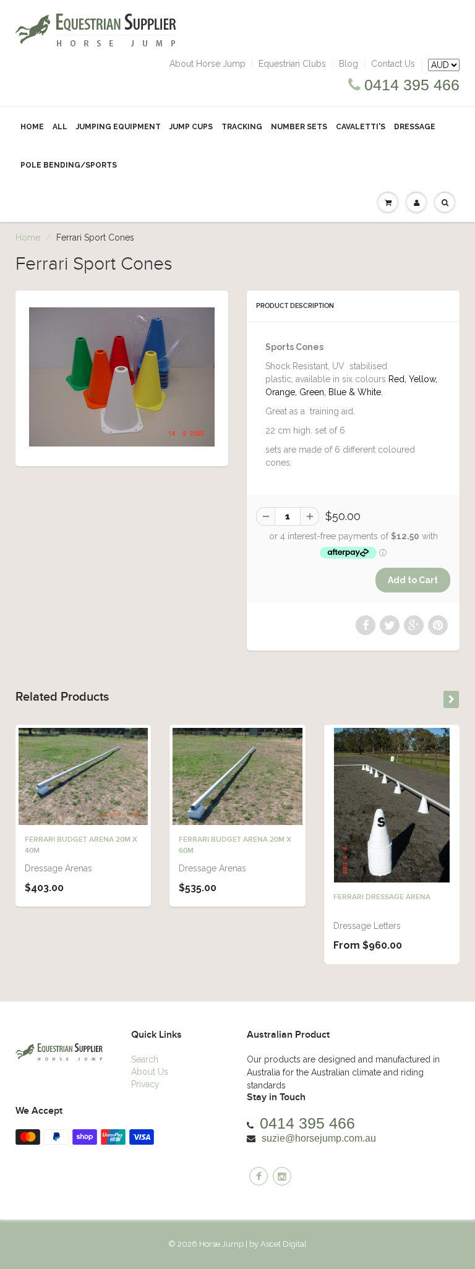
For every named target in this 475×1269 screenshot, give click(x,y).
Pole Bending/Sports (68, 165)
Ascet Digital (283, 1244)
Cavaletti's (360, 126)
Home (32, 126)
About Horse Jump (207, 64)
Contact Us (393, 64)
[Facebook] (258, 1176)
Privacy (145, 1084)
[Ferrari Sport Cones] (122, 377)
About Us (149, 1072)
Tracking (241, 126)
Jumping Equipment (118, 126)
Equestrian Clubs (292, 64)
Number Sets (299, 126)
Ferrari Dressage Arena (381, 897)
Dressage (414, 126)
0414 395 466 (412, 85)
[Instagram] (282, 1176)
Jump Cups (191, 126)
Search (144, 1059)
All (60, 126)
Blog (348, 64)
